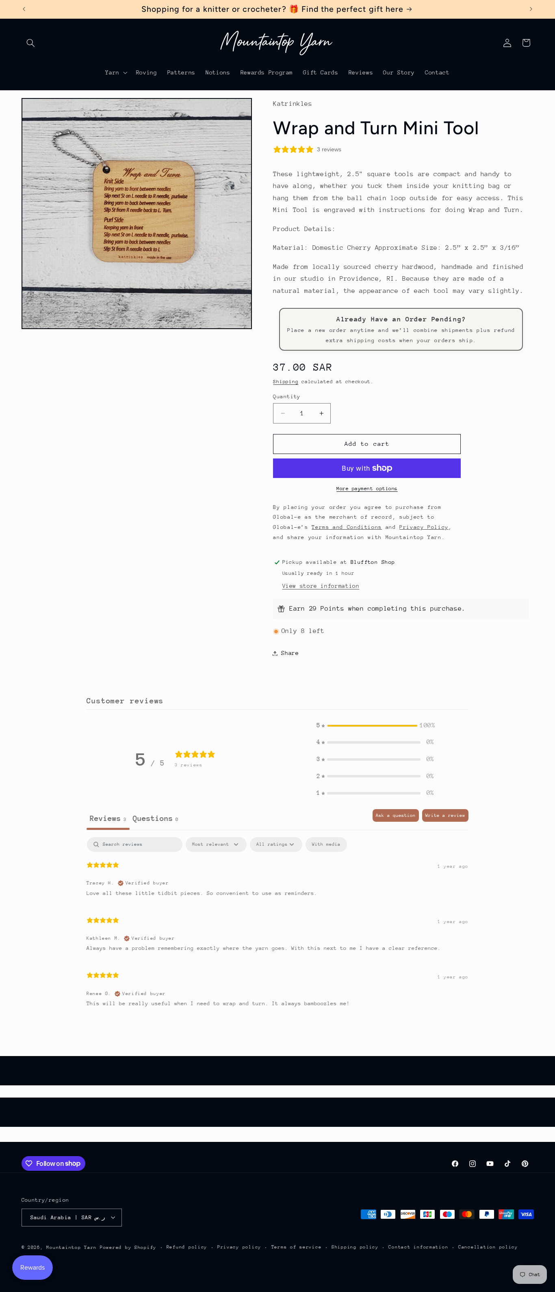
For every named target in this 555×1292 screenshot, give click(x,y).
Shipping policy (355, 1247)
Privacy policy (239, 1247)
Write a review (445, 815)
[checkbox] (326, 844)
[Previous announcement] (24, 9)
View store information (321, 586)
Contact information (418, 1247)
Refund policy (187, 1247)
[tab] (156, 819)
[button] (31, 42)
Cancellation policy (488, 1247)
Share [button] (290, 653)
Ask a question (396, 815)
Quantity (286, 396)
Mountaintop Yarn (71, 1247)
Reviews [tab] (108, 818)
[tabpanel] (277, 925)
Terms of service (296, 1247)
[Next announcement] (531, 9)
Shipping (285, 381)
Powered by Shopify (128, 1247)
